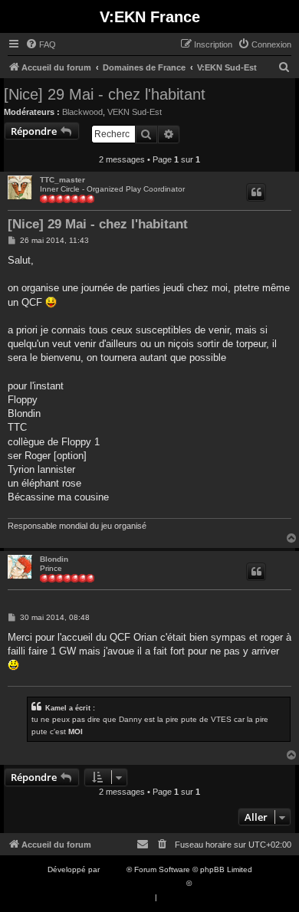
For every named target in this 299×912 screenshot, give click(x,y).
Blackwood (82, 111)
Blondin (54, 559)
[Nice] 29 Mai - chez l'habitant (104, 94)
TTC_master (62, 180)
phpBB (114, 869)
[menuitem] (40, 44)
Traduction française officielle (132, 883)
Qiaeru (206, 883)
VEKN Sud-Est (134, 111)
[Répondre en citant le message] (256, 192)
